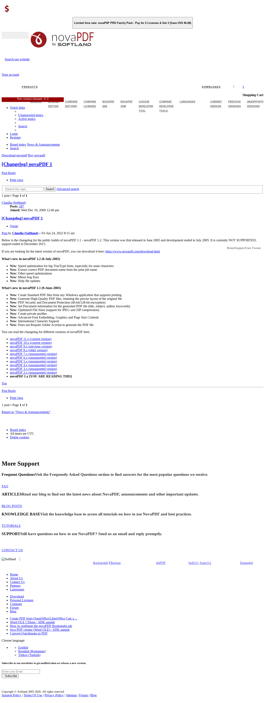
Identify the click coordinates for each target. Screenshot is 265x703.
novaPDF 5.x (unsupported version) (33, 361)
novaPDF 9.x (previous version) (31, 346)
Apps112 (205, 563)
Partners (15, 585)
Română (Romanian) (32, 651)
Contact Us (17, 582)
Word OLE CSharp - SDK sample (32, 622)
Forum (14, 607)
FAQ (5, 486)
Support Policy (12, 695)
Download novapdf (14, 155)
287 (21, 206)
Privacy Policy (54, 695)
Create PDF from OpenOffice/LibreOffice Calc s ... (43, 618)
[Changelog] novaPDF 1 (27, 164)
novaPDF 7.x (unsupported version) (33, 354)
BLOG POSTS (12, 506)
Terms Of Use (33, 695)
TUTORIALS (11, 525)
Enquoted (246, 563)
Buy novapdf (36, 155)
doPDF (161, 563)
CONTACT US (12, 550)
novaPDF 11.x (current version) (30, 339)
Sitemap (71, 695)
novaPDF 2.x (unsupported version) (33, 372)
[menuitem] (26, 119)
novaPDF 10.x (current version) (31, 342)
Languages (17, 589)
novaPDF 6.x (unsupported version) (33, 357)
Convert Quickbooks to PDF (29, 633)
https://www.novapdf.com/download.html (132, 251)
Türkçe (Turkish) (29, 655)
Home (14, 574)
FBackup (115, 563)
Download (17, 596)
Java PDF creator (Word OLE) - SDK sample (40, 629)
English (23, 647)
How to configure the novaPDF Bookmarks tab (41, 626)
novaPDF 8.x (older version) (28, 350)
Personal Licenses (21, 600)
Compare (16, 604)
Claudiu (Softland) (14, 202)
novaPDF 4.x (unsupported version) (33, 365)
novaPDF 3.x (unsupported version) (33, 369)
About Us (16, 578)
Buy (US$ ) (15, 35)
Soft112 (193, 563)
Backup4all (100, 563)
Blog (13, 611)
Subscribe (10, 675)
